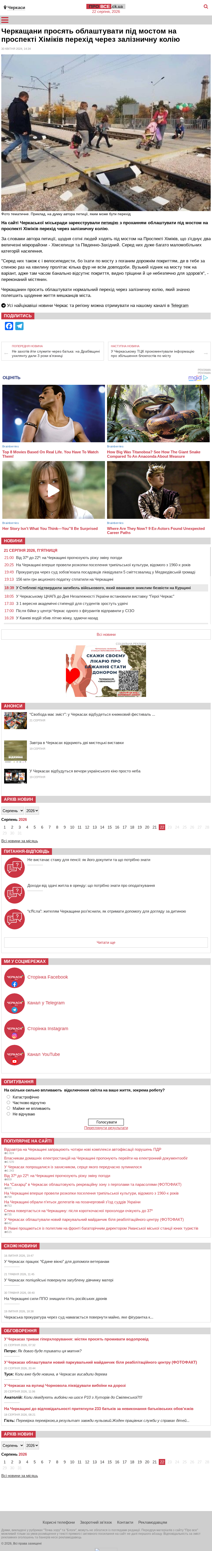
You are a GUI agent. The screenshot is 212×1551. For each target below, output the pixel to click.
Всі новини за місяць (19, 841)
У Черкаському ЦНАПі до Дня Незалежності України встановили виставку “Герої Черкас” (95, 596)
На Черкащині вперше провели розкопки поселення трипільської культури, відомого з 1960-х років (103, 565)
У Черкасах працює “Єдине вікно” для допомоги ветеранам (56, 1261)
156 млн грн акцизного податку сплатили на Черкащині (64, 579)
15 (110, 827)
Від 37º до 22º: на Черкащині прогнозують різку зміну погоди (69, 557)
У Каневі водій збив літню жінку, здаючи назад (57, 618)
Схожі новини (20, 1246)
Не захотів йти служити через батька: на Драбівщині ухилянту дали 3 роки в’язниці (56, 353)
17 (125, 827)
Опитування (19, 1082)
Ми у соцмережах (25, 961)
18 (132, 827)
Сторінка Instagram (47, 1028)
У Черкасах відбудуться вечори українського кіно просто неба (84, 771)
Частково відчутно (29, 1102)
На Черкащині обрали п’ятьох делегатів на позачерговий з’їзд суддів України (72, 1202)
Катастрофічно (26, 1097)
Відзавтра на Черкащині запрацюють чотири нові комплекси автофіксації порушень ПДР (82, 1149)
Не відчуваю (24, 1114)
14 (102, 827)
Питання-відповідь (26, 851)
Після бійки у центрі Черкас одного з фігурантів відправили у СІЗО (75, 610)
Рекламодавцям (152, 1522)
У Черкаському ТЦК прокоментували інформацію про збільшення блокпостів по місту (152, 353)
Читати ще (106, 942)
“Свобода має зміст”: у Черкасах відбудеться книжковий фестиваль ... (92, 714)
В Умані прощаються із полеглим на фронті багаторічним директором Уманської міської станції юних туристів (101, 1228)
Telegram (179, 305)
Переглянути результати (106, 1127)
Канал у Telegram (46, 1002)
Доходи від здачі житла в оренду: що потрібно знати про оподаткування (91, 885)
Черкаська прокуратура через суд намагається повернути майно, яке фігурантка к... (78, 1317)
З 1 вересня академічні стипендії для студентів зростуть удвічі (72, 603)
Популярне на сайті (27, 1141)
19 (140, 827)
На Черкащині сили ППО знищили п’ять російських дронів (55, 1298)
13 (95, 827)
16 (117, 827)
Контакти (125, 1522)
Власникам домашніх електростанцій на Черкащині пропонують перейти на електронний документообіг (96, 1158)
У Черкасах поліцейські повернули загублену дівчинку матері (58, 1280)
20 (147, 827)
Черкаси (16, 7)
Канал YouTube (43, 1054)
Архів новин (18, 799)
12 (87, 827)
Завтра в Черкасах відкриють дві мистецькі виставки (76, 742)
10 (72, 827)
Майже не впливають (31, 1108)
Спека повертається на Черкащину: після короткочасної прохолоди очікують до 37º (78, 1210)
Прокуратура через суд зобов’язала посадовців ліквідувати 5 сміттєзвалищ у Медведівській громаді (105, 572)
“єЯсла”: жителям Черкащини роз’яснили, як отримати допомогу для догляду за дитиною (106, 911)
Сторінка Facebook (47, 977)
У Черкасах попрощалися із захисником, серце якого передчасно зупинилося (73, 1167)
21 (155, 827)
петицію (110, 222)
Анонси (13, 706)
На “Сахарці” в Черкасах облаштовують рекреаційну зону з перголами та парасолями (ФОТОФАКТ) (92, 1184)
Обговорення (20, 1331)
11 (79, 827)
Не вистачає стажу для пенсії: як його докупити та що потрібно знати (88, 859)
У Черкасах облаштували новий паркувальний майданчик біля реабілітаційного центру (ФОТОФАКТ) (94, 1219)
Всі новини (106, 634)
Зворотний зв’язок (96, 1522)
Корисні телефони (59, 1522)
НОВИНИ (13, 541)
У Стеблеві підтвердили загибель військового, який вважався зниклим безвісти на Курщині (103, 588)
